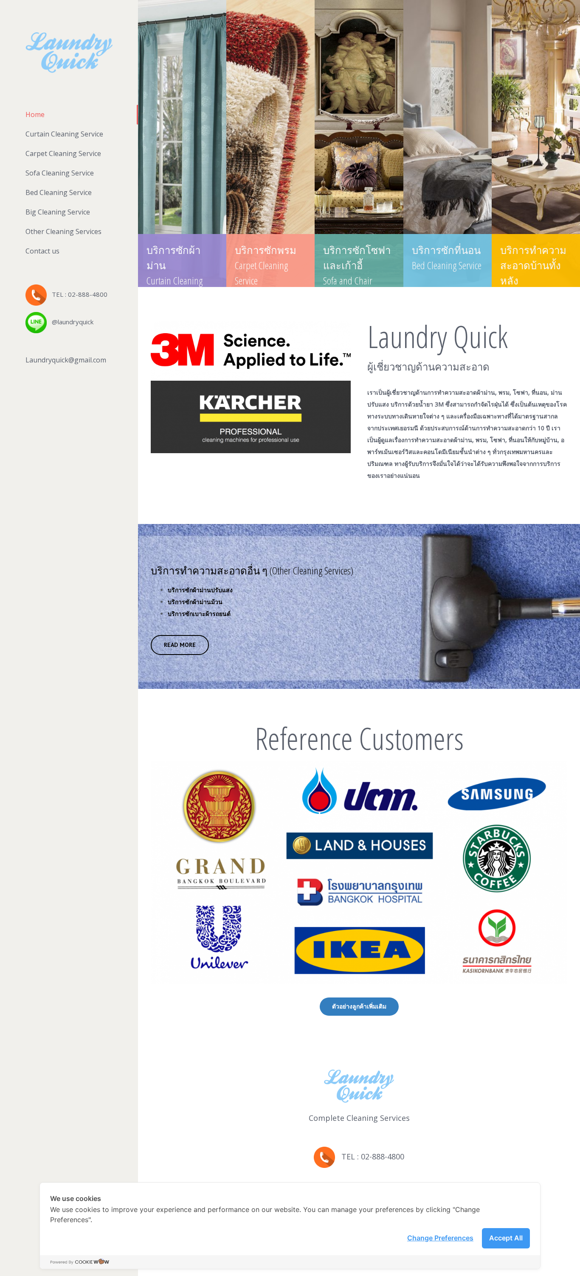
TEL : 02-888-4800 (77, 294)
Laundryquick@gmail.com (65, 360)
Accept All (506, 1238)
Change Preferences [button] (440, 1238)
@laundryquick (70, 322)
